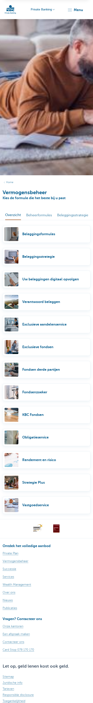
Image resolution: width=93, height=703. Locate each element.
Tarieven (8, 688)
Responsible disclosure (18, 694)
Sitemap (8, 676)
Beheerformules (39, 215)
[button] (75, 10)
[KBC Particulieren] (10, 10)
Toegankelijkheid (14, 701)
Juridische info (12, 682)
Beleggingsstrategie (72, 215)
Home (9, 182)
